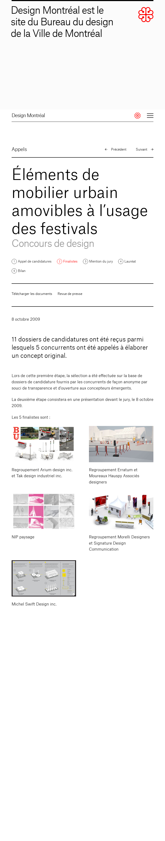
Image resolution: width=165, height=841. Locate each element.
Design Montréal (28, 115)
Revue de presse (70, 294)
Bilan (22, 271)
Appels (19, 149)
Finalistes (70, 261)
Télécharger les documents (32, 294)
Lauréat (130, 261)
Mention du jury (101, 261)
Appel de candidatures (35, 261)
